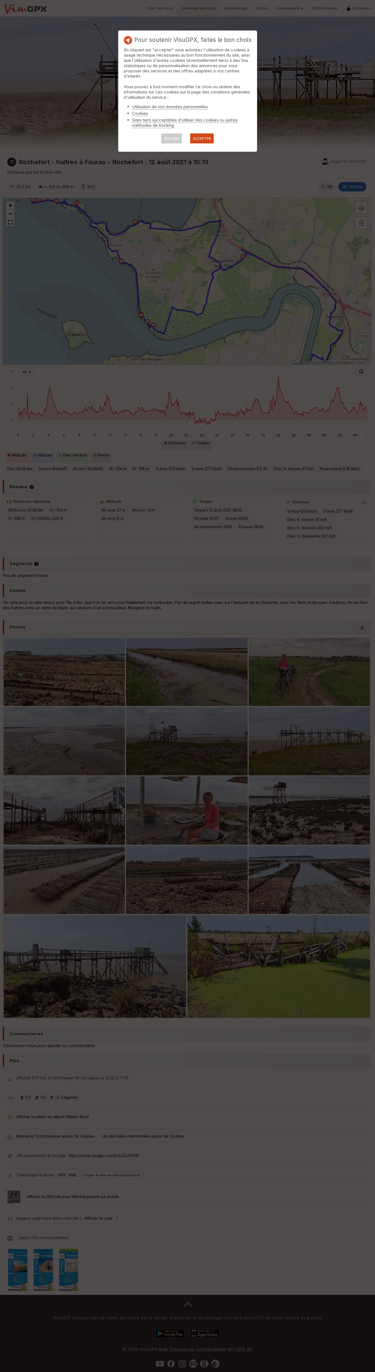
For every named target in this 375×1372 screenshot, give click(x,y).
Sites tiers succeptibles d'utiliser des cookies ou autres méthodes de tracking (185, 122)
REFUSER (171, 138)
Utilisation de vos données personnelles (170, 106)
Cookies (140, 113)
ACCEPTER (202, 138)
